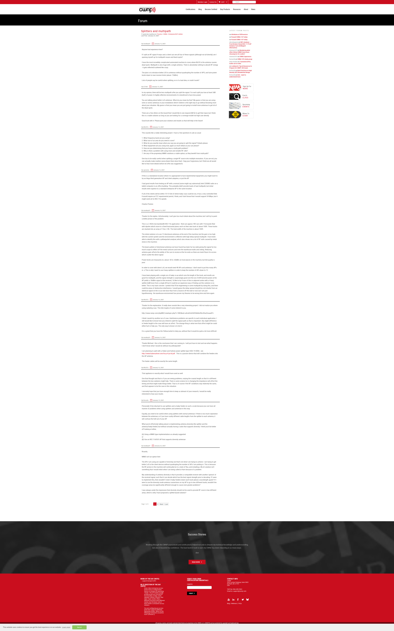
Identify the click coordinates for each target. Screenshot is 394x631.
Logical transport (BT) (149, 581)
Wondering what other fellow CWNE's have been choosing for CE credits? (239, 52)
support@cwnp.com (239, 591)
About (246, 9)
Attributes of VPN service (239, 34)
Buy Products (225, 9)
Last (166, 504)
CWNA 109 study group (244, 59)
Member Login (202, 2)
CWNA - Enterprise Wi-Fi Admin (173, 34)
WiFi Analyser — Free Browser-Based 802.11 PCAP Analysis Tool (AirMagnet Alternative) (240, 45)
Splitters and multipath (156, 31)
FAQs (240, 603)
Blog (200, 9)
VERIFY (191, 593)
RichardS (232, 70)
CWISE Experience (245, 56)
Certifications (190, 9)
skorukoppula (233, 42)
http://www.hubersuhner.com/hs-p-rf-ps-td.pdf (158, 353)
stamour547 (233, 50)
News (253, 9)
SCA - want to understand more (237, 76)
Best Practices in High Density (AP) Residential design (240, 71)
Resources (237, 9)
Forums (159, 34)
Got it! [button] (79, 627)
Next (161, 504)
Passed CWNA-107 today (239, 37)
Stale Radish (233, 62)
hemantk (232, 59)
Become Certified (211, 9)
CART (223, 2)
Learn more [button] (66, 627)
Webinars (234, 603)
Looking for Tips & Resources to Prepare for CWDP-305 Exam (240, 67)
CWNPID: (190, 584)
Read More (196, 562)
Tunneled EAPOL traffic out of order (240, 62)
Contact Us (212, 2)
